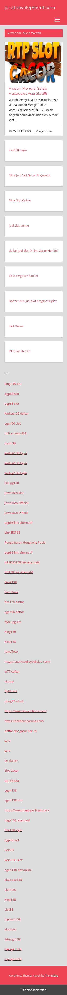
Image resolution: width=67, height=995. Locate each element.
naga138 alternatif (17, 820)
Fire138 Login (18, 150)
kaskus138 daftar (17, 413)
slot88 (9, 909)
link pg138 (12, 483)
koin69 (9, 850)
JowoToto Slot (14, 493)
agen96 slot (13, 423)
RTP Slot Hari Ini (19, 351)
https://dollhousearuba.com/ (24, 721)
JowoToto (11, 651)
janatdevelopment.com (30, 7)
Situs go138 (13, 939)
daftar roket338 (16, 433)
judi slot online (19, 225)
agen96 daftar (14, 612)
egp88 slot (12, 394)
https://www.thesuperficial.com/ (27, 810)
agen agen (45, 131)
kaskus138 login (16, 453)
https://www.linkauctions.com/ (26, 711)
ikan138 (10, 443)
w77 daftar (12, 671)
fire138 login (13, 830)
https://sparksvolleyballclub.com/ (27, 661)
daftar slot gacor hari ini (21, 731)
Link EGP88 (12, 532)
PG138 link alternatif (19, 572)
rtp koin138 (13, 919)
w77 (8, 741)
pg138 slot (12, 780)
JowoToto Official (16, 503)
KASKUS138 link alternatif (22, 562)
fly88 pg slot (13, 622)
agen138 (11, 790)
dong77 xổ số (14, 701)
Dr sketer (11, 761)
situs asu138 (13, 880)
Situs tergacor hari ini (23, 276)
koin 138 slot (13, 860)
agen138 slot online (18, 870)
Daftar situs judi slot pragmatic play (33, 301)
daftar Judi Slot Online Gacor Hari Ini (33, 251)
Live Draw (11, 592)
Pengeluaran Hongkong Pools (25, 542)
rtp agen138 (13, 949)
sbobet (9, 681)
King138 (10, 632)
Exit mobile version (33, 990)
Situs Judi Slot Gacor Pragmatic (30, 175)
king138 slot (13, 384)
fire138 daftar (14, 602)
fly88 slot (11, 691)
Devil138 (11, 582)
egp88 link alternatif (18, 522)
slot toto (10, 889)
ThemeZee (51, 975)
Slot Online (16, 326)
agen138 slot (14, 800)
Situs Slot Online (20, 200)
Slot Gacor (12, 770)
